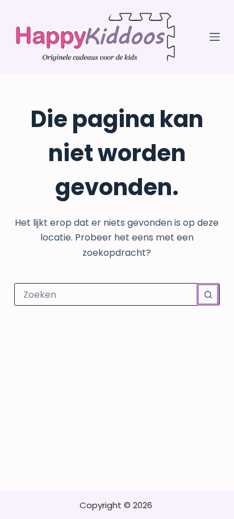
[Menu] (215, 37)
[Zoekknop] (208, 294)
